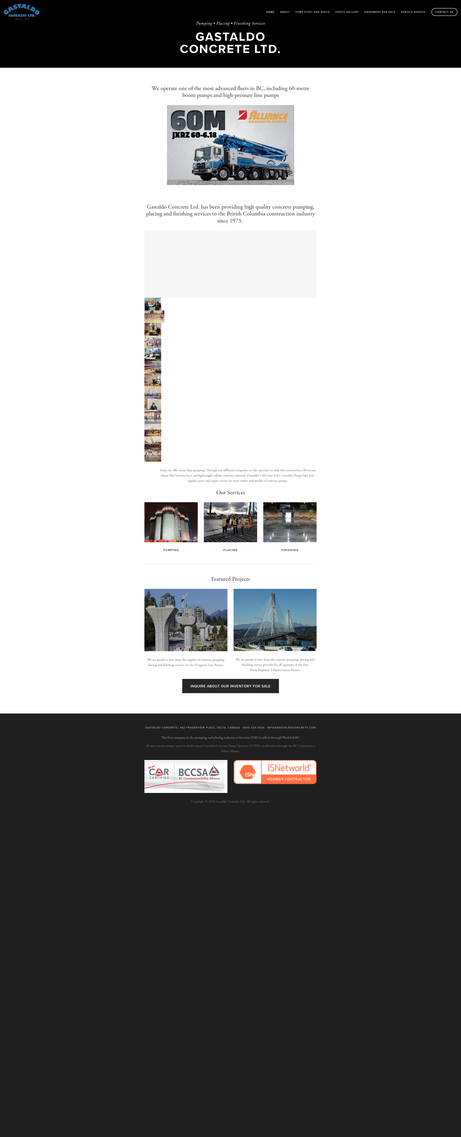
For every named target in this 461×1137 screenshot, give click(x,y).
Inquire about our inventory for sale (231, 686)
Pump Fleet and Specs (313, 12)
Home (270, 12)
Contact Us (444, 12)
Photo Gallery (347, 12)
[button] (152, 304)
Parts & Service (413, 12)
